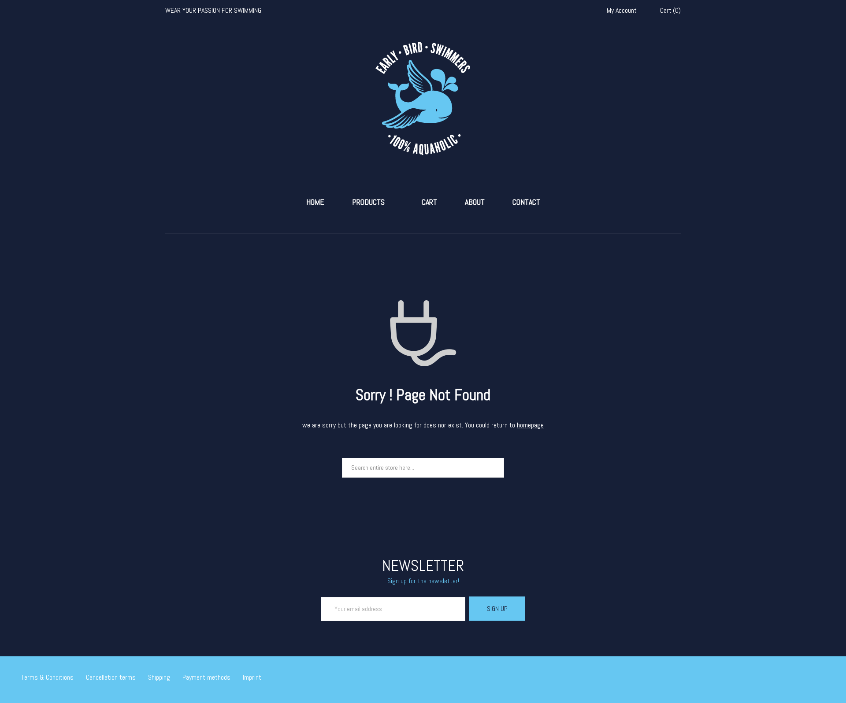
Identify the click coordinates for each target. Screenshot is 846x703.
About (475, 202)
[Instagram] (809, 678)
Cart (429, 202)
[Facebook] (797, 678)
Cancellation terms (111, 677)
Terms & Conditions (47, 677)
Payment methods (206, 677)
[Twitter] (784, 678)
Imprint (252, 677)
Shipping (159, 677)
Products (368, 202)
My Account (622, 10)
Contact (526, 202)
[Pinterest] (822, 678)
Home (315, 202)
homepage (530, 425)
